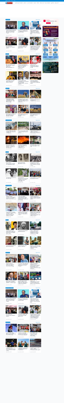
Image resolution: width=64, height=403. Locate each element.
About (12, 0)
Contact (14, 0)
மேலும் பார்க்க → (38, 19)
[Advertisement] (32, 11)
